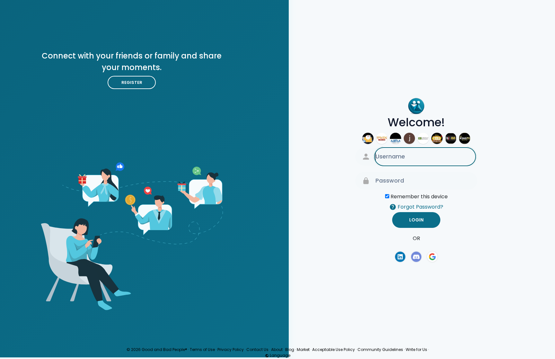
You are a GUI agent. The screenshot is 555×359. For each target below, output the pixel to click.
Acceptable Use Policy (333, 349)
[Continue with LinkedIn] (400, 257)
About (277, 349)
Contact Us (257, 349)
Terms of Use (202, 349)
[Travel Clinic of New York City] (423, 138)
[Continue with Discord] (416, 257)
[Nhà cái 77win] (381, 138)
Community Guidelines (380, 349)
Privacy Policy (230, 349)
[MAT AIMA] (395, 138)
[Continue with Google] (432, 257)
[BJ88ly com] (450, 138)
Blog (289, 349)
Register (131, 82)
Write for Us (416, 349)
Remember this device (419, 196)
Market (303, 349)
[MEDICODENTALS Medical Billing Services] (368, 138)
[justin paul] (409, 138)
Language (279, 355)
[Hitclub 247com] (437, 138)
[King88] (464, 138)
